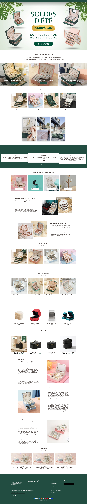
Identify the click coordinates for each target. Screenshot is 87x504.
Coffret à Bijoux (39, 3)
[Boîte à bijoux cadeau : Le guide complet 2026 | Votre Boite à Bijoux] (65, 459)
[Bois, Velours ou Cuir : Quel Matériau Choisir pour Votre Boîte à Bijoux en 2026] (43, 459)
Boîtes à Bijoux (32, 3)
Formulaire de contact (31, 483)
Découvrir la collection (43, 245)
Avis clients (52, 480)
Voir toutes (43, 450)
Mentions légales (66, 482)
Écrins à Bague (46, 3)
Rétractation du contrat (69, 483)
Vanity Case (52, 3)
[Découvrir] (14, 74)
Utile (57, 3)
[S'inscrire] (24, 492)
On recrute (52, 486)
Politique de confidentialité (68, 480)
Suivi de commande (54, 482)
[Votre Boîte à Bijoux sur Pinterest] (13, 495)
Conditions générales (67, 479)
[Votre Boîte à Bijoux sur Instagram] (11, 495)
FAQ (51, 479)
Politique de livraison (54, 483)
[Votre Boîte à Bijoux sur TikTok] (15, 495)
